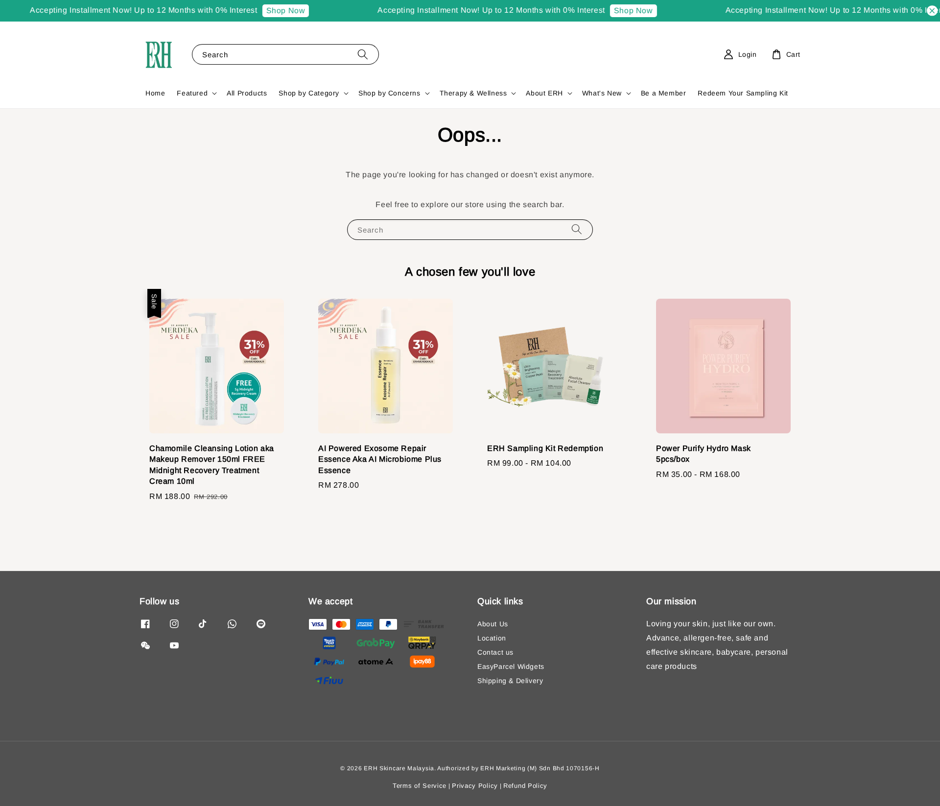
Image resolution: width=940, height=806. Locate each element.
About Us (492, 624)
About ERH (544, 93)
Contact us (495, 652)
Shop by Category (309, 93)
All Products (247, 93)
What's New (602, 93)
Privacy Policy (475, 785)
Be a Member (663, 93)
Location (491, 638)
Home (155, 93)
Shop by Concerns (389, 93)
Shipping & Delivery (510, 681)
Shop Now (273, 10)
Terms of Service (419, 785)
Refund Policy (525, 785)
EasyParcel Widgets (510, 666)
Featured (192, 93)
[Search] (362, 54)
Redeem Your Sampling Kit (743, 93)
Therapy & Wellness (473, 93)
